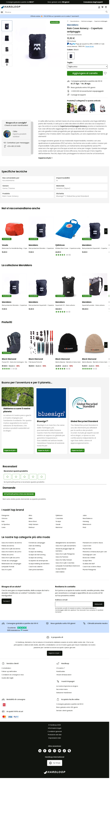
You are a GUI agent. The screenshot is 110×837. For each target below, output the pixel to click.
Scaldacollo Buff (89, 563)
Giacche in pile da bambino (66, 546)
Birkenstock (87, 524)
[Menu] (2, 12)
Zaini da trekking (35, 546)
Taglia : (70, 62)
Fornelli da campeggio (37, 543)
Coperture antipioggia (100, 21)
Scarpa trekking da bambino (39, 563)
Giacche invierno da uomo (11, 552)
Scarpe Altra (87, 560)
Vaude (58, 524)
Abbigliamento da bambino (66, 543)
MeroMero (72, 25)
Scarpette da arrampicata (38, 560)
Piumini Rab (87, 549)
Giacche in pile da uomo (11, 557)
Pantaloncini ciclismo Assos (93, 543)
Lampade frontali (8, 566)
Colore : (72, 50)
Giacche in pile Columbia (65, 563)
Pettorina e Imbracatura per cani (95, 552)
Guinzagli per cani (89, 555)
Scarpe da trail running (37, 555)
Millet (30, 518)
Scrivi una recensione (74, 35)
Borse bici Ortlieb (89, 557)
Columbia (59, 518)
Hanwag (86, 521)
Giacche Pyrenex (62, 557)
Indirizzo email (61, 600)
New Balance (87, 518)
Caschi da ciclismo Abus (92, 566)
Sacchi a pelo (7, 569)
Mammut (59, 527)
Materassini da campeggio (11, 563)
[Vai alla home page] (68, 21)
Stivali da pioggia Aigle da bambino (65, 550)
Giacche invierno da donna (12, 543)
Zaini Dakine (60, 572)
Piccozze (32, 549)
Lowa (3, 527)
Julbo (85, 515)
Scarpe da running (35, 557)
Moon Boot (33, 521)
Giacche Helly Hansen (64, 560)
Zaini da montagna (86, 21)
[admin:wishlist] (105, 73)
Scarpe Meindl (61, 569)
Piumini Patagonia (89, 569)
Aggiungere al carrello (85, 73)
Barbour (32, 527)
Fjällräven (59, 515)
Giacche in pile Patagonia (65, 554)
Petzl (84, 527)
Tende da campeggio (10, 560)
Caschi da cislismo (35, 566)
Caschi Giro (87, 546)
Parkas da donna (8, 546)
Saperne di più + (45, 158)
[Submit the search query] (106, 12)
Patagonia (5, 515)
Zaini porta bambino (36, 569)
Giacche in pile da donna (11, 549)
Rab (3, 521)
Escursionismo (74, 21)
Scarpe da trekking (35, 552)
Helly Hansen (33, 524)
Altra (30, 515)
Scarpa (58, 521)
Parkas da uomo (8, 555)
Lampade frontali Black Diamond (68, 566)
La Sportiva (6, 524)
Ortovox (4, 518)
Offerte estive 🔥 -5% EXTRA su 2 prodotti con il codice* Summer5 (54, 16)
